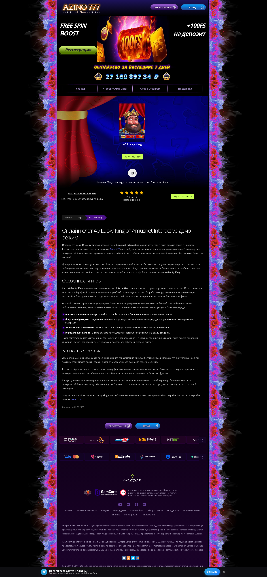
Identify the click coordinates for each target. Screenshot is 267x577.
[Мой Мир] (137, 558)
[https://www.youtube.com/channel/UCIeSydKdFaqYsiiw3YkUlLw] (120, 504)
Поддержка (185, 88)
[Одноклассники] (128, 558)
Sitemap (116, 514)
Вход (192, 7)
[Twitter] (133, 558)
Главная (80, 88)
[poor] (126, 192)
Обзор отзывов (150, 88)
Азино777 (76, 399)
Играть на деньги (183, 196)
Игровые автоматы (115, 88)
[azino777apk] (144, 504)
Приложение (148, 514)
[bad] (121, 192)
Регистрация (163, 7)
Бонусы (105, 510)
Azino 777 (115, 249)
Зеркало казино (191, 510)
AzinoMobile (136, 510)
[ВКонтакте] (124, 558)
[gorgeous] (141, 192)
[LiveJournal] (142, 558)
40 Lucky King (95, 217)
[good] (136, 192)
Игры (80, 217)
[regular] (131, 192)
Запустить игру (132, 156)
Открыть (212, 571)
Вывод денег (119, 510)
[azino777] (128, 504)
